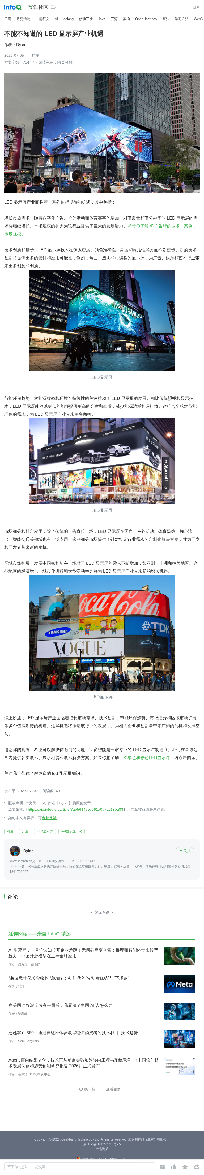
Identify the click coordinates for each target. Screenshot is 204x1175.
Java (101, 19)
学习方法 (182, 19)
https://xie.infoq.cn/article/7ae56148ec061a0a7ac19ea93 (75, 809)
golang (68, 19)
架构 (126, 19)
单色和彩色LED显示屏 (149, 757)
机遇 (10, 831)
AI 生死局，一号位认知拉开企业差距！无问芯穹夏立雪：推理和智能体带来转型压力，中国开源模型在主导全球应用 (83, 953)
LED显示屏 (45, 831)
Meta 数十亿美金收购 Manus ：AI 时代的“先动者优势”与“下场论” (68, 978)
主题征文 (42, 19)
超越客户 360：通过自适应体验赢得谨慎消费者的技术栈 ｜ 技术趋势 (73, 1033)
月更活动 (23, 19)
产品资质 (102, 1149)
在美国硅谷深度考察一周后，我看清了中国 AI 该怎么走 (60, 1005)
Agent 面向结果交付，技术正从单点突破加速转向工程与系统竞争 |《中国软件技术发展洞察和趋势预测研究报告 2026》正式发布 (83, 1063)
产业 (25, 831)
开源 (114, 19)
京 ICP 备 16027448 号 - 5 (102, 1144)
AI (56, 19)
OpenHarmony (146, 19)
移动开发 (86, 19)
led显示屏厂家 (71, 831)
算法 (166, 19)
